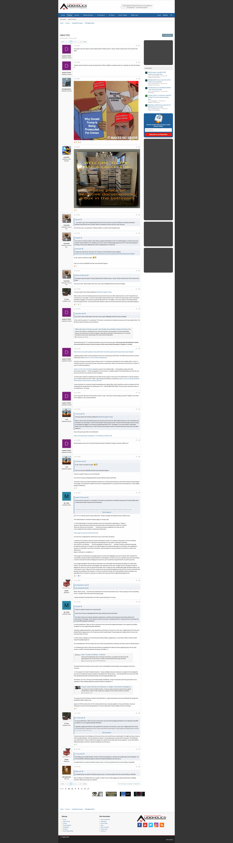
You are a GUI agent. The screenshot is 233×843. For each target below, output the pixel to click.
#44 (139, 147)
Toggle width (65, 837)
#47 (139, 270)
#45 (139, 215)
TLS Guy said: (79, 414)
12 (80, 41)
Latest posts (148, 68)
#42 (139, 62)
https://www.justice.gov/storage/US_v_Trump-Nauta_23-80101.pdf (93, 435)
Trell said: (77, 238)
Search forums (72, 19)
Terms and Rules (105, 827)
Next (84, 41)
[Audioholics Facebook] (139, 826)
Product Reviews (88, 15)
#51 (139, 392)
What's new (134, 15)
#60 (139, 766)
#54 (139, 456)
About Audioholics (105, 819)
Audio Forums (66, 821)
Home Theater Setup (68, 831)
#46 (139, 233)
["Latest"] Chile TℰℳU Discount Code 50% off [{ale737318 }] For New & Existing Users (159, 97)
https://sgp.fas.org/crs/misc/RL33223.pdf (86, 533)
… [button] (77, 41)
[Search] (171, 15)
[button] (81, 15)
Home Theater (122, 15)
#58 (139, 713)
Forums (69, 15)
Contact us (103, 831)
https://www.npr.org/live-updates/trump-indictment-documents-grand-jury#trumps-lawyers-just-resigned (105, 253)
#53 (139, 440)
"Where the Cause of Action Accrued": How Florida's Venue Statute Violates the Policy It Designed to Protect (108, 329)
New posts (63, 19)
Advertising (103, 821)
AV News (111, 15)
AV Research (101, 15)
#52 (139, 409)
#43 (139, 78)
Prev (63, 41)
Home (63, 15)
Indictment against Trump (104, 292)
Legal (102, 825)
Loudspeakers (151, 92)
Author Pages (104, 823)
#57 (139, 601)
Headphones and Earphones (154, 77)
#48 (139, 289)
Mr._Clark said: (79, 718)
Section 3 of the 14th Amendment (83, 369)
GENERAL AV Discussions (154, 85)
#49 (139, 309)
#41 (139, 45)
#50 (139, 348)
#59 (139, 749)
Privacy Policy (104, 829)
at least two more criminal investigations (95, 357)
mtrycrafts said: (79, 313)
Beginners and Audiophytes (154, 110)
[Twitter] (151, 826)
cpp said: (77, 219)
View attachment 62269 (82, 588)
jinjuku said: (78, 771)
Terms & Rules (169, 839)
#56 (139, 580)
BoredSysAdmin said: (81, 585)
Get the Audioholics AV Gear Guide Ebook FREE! (158, 125)
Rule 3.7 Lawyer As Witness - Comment (93, 654)
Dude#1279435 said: (81, 275)
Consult (76, 15)
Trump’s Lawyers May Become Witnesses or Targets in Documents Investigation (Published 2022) (111, 687)
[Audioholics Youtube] (145, 826)
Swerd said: (78, 249)
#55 (139, 492)
